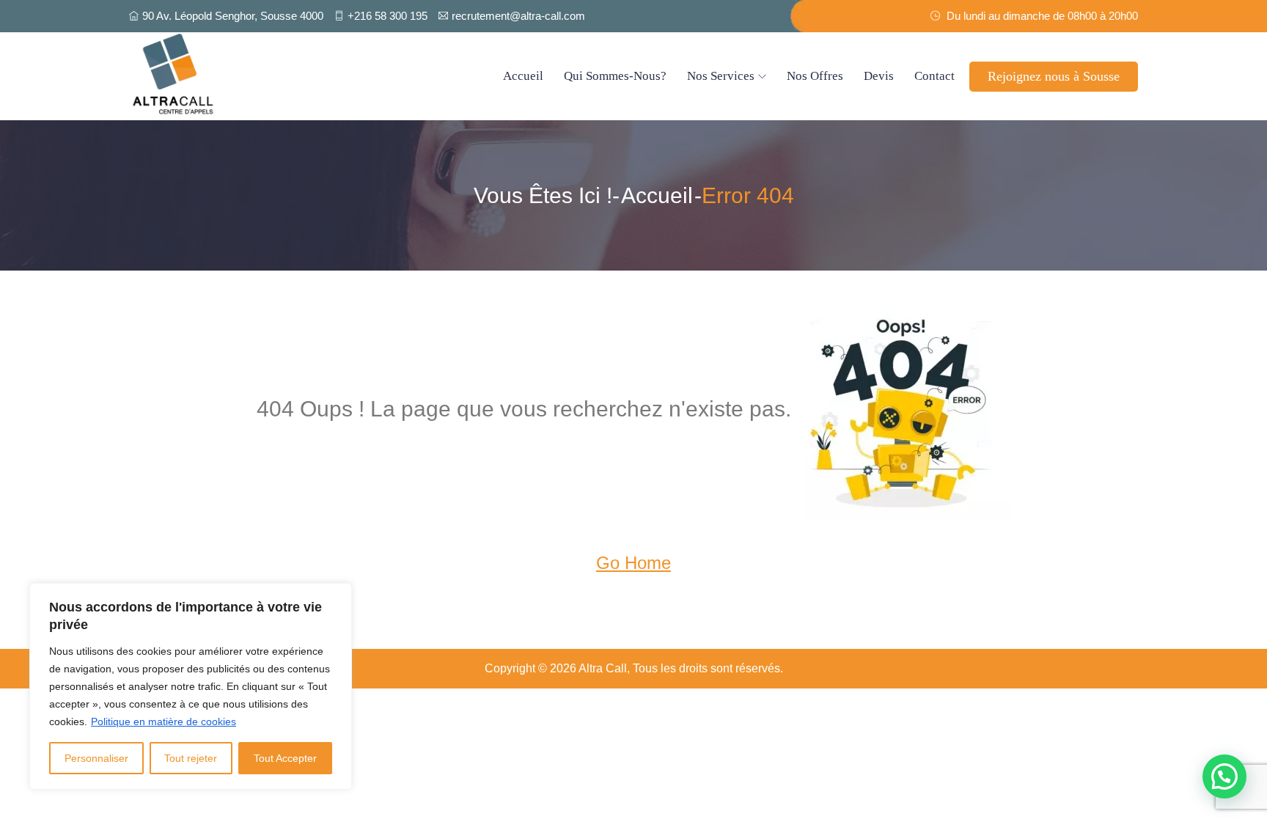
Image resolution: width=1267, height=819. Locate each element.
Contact (934, 76)
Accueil (523, 76)
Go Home (633, 563)
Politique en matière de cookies (163, 721)
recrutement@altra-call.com (518, 16)
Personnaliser (96, 758)
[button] (1224, 776)
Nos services (720, 76)
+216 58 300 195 (387, 16)
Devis (879, 76)
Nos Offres (815, 76)
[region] (190, 686)
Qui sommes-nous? (615, 76)
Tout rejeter (190, 758)
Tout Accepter (285, 758)
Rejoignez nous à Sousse (1054, 76)
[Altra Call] (248, 76)
